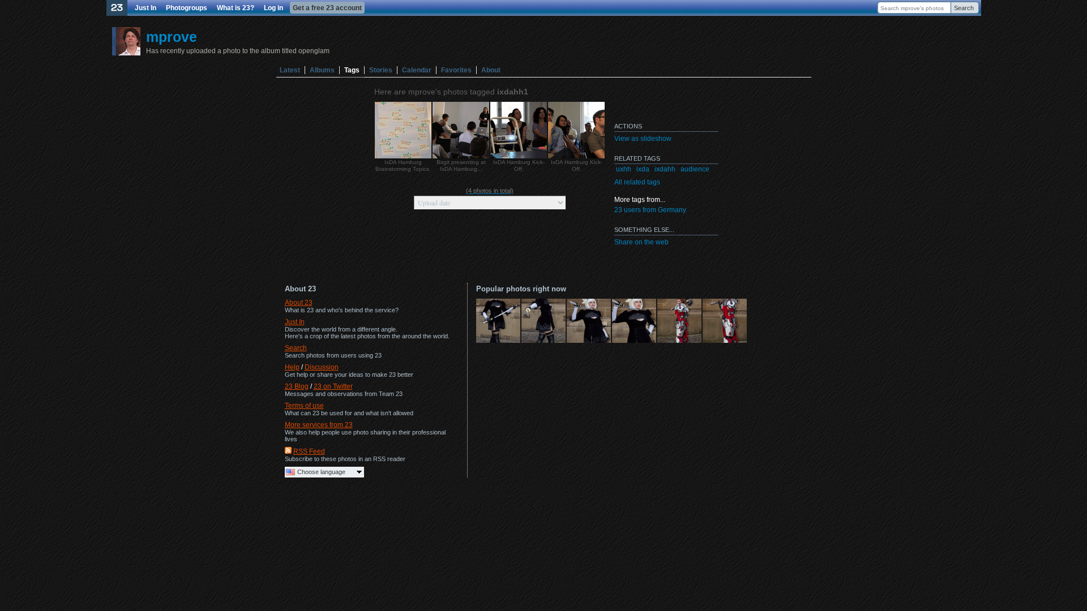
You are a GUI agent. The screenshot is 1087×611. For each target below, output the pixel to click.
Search (964, 8)
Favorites (456, 70)
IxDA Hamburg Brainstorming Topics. (403, 165)
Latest (290, 70)
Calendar (416, 70)
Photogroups (186, 8)
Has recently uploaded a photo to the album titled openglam (237, 51)
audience (695, 169)
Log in (273, 8)
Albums (322, 70)
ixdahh (664, 169)
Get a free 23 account (327, 8)
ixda (642, 169)
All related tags (637, 182)
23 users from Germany (650, 210)
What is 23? (235, 8)
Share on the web (641, 242)
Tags (352, 70)
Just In (145, 8)
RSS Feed (309, 451)
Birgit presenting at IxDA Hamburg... (461, 165)
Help (292, 367)
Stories (380, 70)
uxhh (623, 169)
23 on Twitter (333, 386)
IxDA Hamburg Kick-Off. (519, 165)
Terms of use (304, 406)
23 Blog (297, 386)
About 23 (299, 303)
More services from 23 (319, 425)
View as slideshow (642, 139)
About (490, 70)
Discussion (322, 367)
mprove (171, 37)
